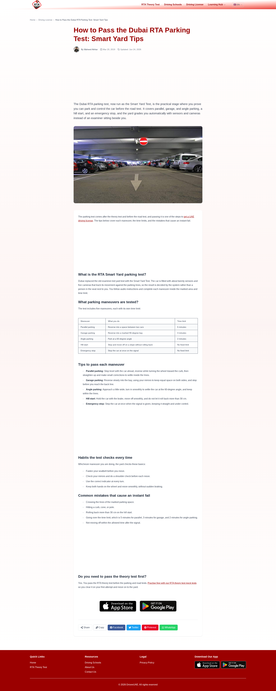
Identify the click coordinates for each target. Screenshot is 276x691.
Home (32, 20)
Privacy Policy (147, 662)
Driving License (194, 4)
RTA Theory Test (150, 4)
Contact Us (90, 672)
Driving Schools (173, 4)
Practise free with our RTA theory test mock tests (172, 583)
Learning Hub (215, 4)
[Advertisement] (138, 77)
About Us (89, 667)
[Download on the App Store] (117, 606)
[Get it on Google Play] (158, 606)
